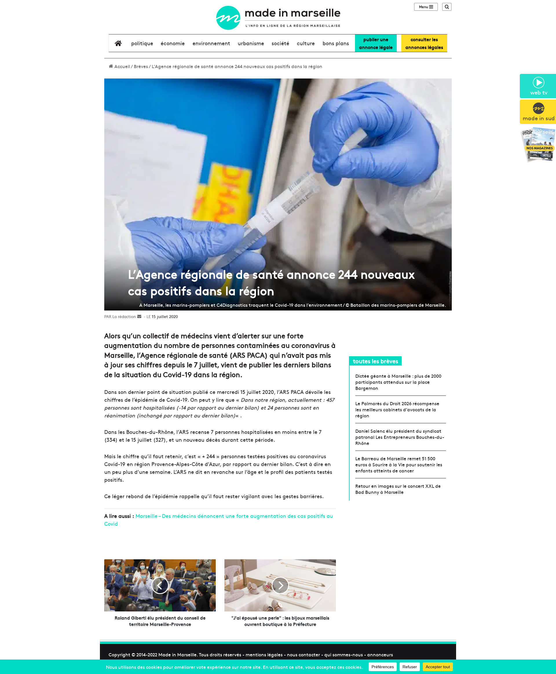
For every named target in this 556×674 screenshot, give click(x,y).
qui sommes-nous (343, 654)
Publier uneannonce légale (376, 43)
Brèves (141, 66)
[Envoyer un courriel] (139, 316)
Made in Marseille (177, 654)
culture (306, 43)
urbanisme (251, 43)
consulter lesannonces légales (424, 43)
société (280, 43)
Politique (142, 43)
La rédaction (124, 316)
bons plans (336, 43)
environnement (211, 43)
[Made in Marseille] (278, 18)
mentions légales (264, 654)
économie (173, 43)
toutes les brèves (375, 361)
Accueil (121, 66)
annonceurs (380, 654)
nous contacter (303, 654)
